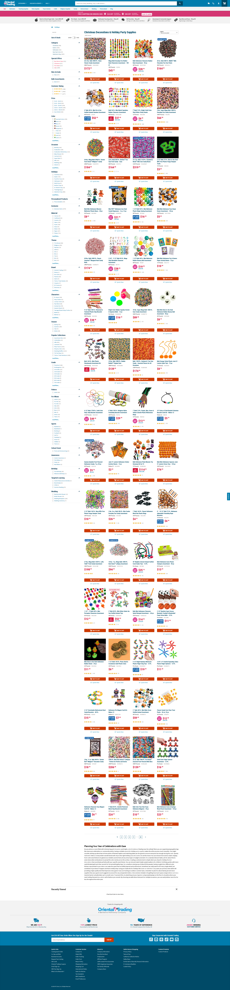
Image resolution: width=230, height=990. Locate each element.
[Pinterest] (161, 939)
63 (140, 837)
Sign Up (109, 940)
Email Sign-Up (55, 966)
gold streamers (116, 849)
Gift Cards (54, 961)
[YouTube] (171, 939)
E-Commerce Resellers (129, 964)
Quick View (95, 83)
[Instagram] (177, 939)
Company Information (103, 951)
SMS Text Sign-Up (56, 969)
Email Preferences (81, 979)
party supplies (140, 851)
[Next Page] (145, 837)
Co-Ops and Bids (56, 954)
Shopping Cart (80, 966)
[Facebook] (151, 939)
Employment (100, 956)
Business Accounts (56, 956)
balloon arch (172, 873)
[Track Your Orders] (208, 3)
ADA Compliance (80, 976)
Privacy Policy (127, 951)
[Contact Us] (213, 3)
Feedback (228, 496)
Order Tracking (80, 956)
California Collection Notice (131, 956)
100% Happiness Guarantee (104, 964)
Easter (143, 868)
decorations (101, 877)
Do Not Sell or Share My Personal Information (136, 961)
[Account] (219, 3)
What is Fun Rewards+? (57, 971)
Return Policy (79, 961)
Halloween (87, 855)
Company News (101, 969)
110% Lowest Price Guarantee (105, 961)
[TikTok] (166, 939)
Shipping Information (82, 964)
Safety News (126, 959)
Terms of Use (126, 954)
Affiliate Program (102, 959)
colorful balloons (133, 849)
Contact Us (79, 951)
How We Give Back (102, 954)
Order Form (79, 959)
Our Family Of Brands (103, 966)
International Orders (81, 969)
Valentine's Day (151, 868)
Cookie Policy (127, 966)
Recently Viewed (58, 889)
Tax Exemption (80, 974)
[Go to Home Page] (52, 27)
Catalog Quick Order (57, 951)
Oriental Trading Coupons (58, 964)
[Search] (180, 3)
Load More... (55, 140)
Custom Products (163, 951)
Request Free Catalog (57, 959)
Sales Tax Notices (80, 971)
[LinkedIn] (156, 939)
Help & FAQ (79, 954)
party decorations (135, 855)
